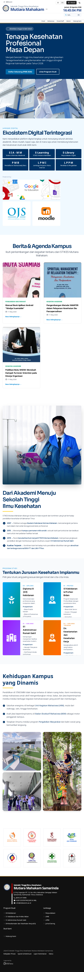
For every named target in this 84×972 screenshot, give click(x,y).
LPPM (47, 920)
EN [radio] (62, 3)
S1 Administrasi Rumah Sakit (16, 920)
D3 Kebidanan (11, 913)
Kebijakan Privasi (10, 954)
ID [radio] (58, 3)
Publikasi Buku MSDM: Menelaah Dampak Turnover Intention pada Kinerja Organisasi (21, 372)
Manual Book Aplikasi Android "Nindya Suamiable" (19, 307)
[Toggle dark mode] (79, 2)
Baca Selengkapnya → (13, 316)
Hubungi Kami (77, 21)
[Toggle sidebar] (46, 9)
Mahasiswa (50, 21)
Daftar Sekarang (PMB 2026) (20, 72)
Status (51, 954)
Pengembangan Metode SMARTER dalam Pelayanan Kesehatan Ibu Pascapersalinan (62, 308)
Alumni (68, 21)
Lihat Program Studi (47, 72)
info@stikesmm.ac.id (23, 903)
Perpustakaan (50, 913)
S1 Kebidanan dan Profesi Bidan (17, 916)
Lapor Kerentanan (40, 954)
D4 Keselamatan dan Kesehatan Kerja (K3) (21, 924)
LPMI (47, 916)
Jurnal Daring (50, 924)
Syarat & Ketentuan (25, 954)
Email (43, 21)
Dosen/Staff (60, 21)
